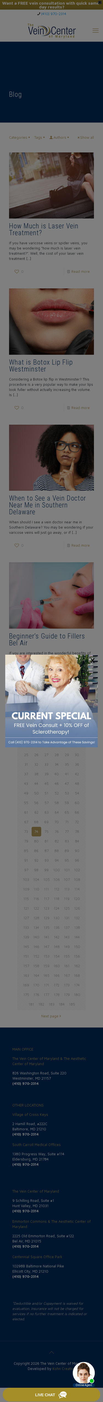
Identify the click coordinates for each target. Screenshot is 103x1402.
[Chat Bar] (51, 1395)
